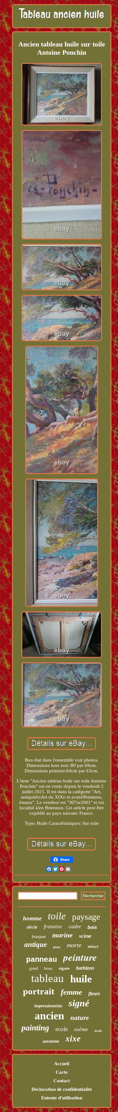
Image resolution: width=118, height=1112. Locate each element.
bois (92, 927)
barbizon (85, 968)
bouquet (39, 936)
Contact (61, 1080)
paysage (86, 917)
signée (64, 968)
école (98, 1031)
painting (35, 1027)
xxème (81, 1029)
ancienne (51, 1041)
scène (85, 936)
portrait (38, 991)
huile (81, 979)
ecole (61, 1029)
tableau (47, 978)
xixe (73, 1038)
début (93, 947)
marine (62, 935)
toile (57, 916)
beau (48, 968)
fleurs (94, 993)
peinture (80, 957)
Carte (62, 1072)
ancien (49, 1016)
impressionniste (48, 1006)
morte (74, 945)
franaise (53, 927)
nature (79, 1018)
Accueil (61, 1063)
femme (71, 992)
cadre (75, 926)
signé (79, 1003)
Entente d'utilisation (61, 1097)
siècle (31, 927)
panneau (41, 959)
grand (33, 968)
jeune (56, 947)
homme (32, 918)
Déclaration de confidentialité (61, 1089)
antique (35, 944)
